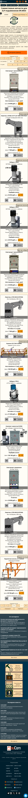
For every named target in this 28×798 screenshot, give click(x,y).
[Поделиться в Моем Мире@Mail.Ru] (19, 793)
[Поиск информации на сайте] (26, 1)
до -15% (20, 103)
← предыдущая (7, 608)
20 (17, 61)
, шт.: (14, 106)
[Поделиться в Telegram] (8, 793)
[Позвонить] (17, 1)
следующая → (21, 608)
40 (24, 61)
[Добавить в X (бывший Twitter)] (14, 793)
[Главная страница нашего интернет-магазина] (14, 748)
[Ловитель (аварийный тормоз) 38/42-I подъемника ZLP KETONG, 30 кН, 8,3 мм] (14, 309)
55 (25, 58)
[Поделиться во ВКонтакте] (11, 793)
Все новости (14, 741)
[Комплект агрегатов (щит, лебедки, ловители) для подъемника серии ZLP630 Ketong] (14, 437)
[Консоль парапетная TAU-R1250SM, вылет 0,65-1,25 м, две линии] (14, 571)
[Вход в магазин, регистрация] (23, 1)
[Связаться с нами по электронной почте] (20, 1)
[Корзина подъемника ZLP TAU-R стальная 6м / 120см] (14, 352)
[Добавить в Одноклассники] (16, 793)
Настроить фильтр (15, 52)
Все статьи (14, 657)
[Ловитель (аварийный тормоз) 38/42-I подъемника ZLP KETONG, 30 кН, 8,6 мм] (14, 524)
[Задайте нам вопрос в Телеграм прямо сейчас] (25, 795)
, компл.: (14, 595)
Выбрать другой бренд (19, 14)
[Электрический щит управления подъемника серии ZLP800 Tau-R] (14, 479)
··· (21, 58)
